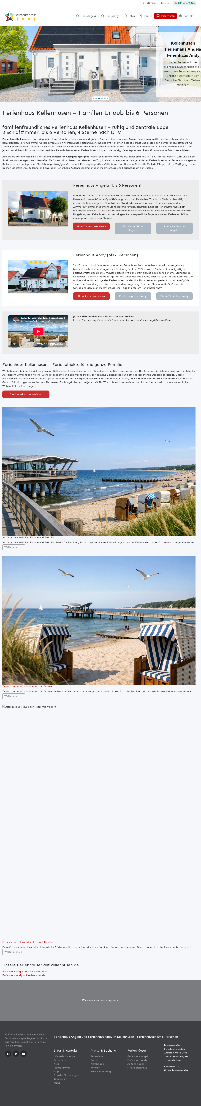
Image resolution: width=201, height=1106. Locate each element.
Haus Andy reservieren (91, 296)
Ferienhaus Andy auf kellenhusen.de (23, 975)
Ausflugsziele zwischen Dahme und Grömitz (28, 537)
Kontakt (188, 16)
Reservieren (167, 15)
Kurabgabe (97, 1063)
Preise (148, 16)
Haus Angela (88, 16)
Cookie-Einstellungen (66, 1075)
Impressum (60, 1078)
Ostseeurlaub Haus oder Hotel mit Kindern (27, 942)
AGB (56, 1063)
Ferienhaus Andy (137, 1060)
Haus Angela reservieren (91, 226)
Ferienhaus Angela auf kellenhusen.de (24, 971)
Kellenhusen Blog (101, 1071)
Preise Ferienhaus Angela (174, 228)
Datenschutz (61, 1060)
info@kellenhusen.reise (177, 1070)
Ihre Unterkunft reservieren (26, 394)
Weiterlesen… (12, 547)
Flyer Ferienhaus (137, 1067)
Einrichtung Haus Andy (133, 296)
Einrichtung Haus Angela (133, 228)
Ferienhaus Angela (138, 1056)
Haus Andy (112, 16)
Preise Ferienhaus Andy (174, 296)
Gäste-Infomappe (161, 3)
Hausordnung (62, 1067)
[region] (100, 62)
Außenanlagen (135, 1063)
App (56, 1071)
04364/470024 (186, 3)
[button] (93, 98)
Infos (131, 16)
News (57, 1082)
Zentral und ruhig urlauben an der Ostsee (27, 686)
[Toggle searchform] (143, 3)
